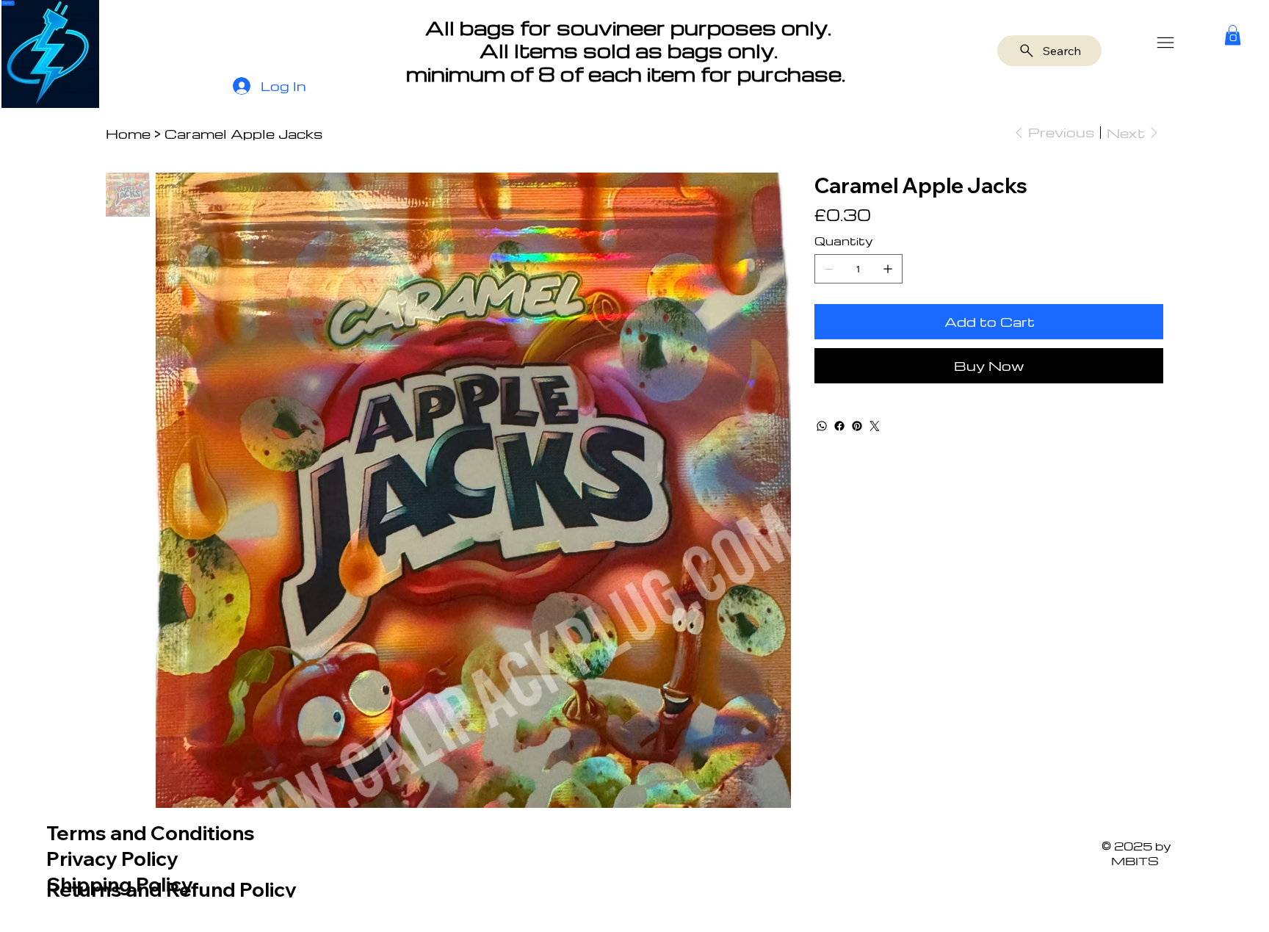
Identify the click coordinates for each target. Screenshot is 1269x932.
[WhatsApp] (821, 426)
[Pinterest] (857, 426)
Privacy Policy (112, 858)
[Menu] (1166, 42)
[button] (1232, 35)
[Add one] (888, 268)
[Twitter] (874, 426)
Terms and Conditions (150, 832)
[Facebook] (839, 426)
